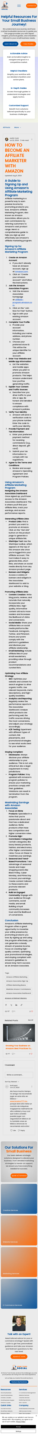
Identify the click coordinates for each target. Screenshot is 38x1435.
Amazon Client (5, 1413)
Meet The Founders (25, 1413)
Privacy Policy (20, 1422)
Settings (18, 1431)
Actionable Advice (18, 53)
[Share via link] (21, 1005)
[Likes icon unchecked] (11, 1130)
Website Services (10, 1242)
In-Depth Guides (19, 88)
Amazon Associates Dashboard (18, 993)
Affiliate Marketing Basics (16, 985)
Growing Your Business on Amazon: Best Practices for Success (18, 1047)
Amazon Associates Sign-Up (17, 981)
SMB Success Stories (25, 1411)
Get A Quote (23, 1402)
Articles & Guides (6, 1397)
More (16, 127)
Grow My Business (6, 1393)
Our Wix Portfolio (6, 1408)
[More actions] (32, 139)
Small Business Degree (7, 1400)
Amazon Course (5, 1402)
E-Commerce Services (12, 1305)
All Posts (6, 127)
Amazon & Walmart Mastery (16, 998)
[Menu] (19, 6)
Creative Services (10, 1210)
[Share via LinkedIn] (16, 1005)
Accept (18, 1427)
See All (30, 1020)
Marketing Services (11, 1273)
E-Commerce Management (27, 1393)
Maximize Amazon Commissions (18, 989)
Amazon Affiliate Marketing (16, 977)
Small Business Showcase (26, 1408)
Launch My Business (7, 1395)
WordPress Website (6, 1411)
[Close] (35, 1417)
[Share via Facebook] (6, 1005)
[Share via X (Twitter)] (11, 1005)
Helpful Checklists (18, 71)
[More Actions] (32, 1086)
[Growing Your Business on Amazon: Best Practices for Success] (19, 1033)
